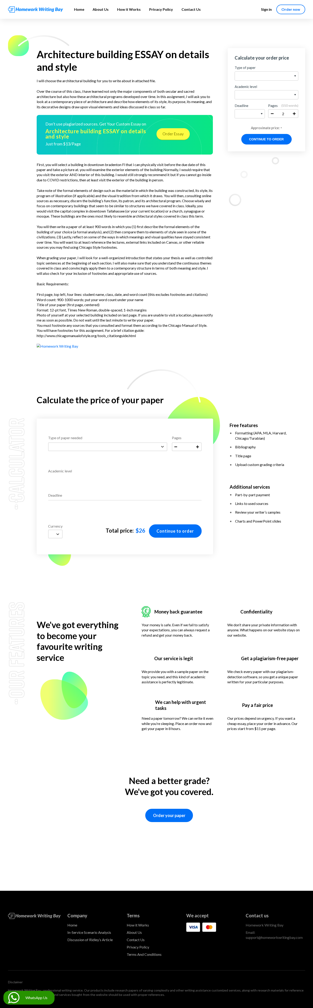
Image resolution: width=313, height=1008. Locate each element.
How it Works (129, 9)
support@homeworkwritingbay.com (274, 937)
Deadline (55, 495)
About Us (101, 9)
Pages (176, 438)
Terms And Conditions (144, 954)
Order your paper (169, 815)
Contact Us (191, 9)
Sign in (266, 9)
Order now (290, 9)
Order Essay (173, 133)
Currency (55, 526)
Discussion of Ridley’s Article (90, 939)
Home (79, 9)
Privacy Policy (161, 9)
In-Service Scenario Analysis (89, 932)
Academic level (60, 471)
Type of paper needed (65, 438)
